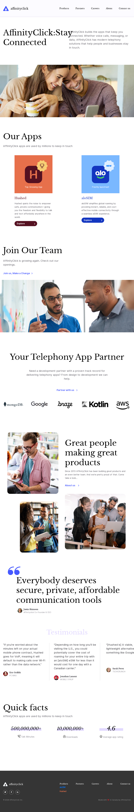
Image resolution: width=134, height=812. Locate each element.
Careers (95, 8)
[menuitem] (64, 8)
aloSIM (62, 787)
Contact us (124, 8)
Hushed (63, 791)
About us (70, 485)
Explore (21, 223)
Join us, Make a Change (16, 273)
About (109, 8)
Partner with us (65, 390)
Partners (80, 8)
